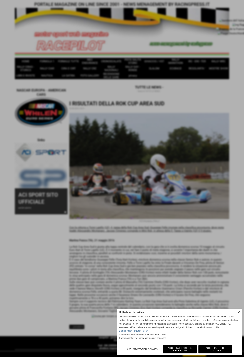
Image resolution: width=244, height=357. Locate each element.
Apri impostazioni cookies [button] (142, 349)
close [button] (239, 312)
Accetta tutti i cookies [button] (215, 349)
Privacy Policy (141, 331)
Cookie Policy (125, 331)
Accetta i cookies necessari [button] (180, 349)
